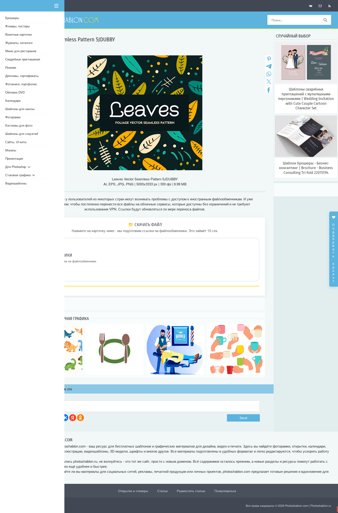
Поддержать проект (333, 250)
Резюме (10, 67)
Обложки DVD (15, 92)
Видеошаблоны (15, 183)
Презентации (14, 158)
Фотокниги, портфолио (21, 84)
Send (243, 418)
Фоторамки (12, 117)
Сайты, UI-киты (15, 142)
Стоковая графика (18, 175)
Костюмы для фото (18, 125)
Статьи (162, 490)
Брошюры (12, 18)
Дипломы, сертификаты (21, 76)
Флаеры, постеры (17, 26)
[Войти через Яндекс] (72, 417)
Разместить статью (191, 490)
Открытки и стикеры (133, 490)
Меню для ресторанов (20, 51)
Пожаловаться (225, 490)
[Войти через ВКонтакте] (64, 417)
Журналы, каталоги (18, 42)
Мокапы (10, 150)
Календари (12, 100)
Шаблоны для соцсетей (21, 133)
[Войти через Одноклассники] (80, 417)
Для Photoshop (16, 166)
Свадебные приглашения (22, 59)
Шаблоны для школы (19, 109)
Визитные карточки (18, 34)
